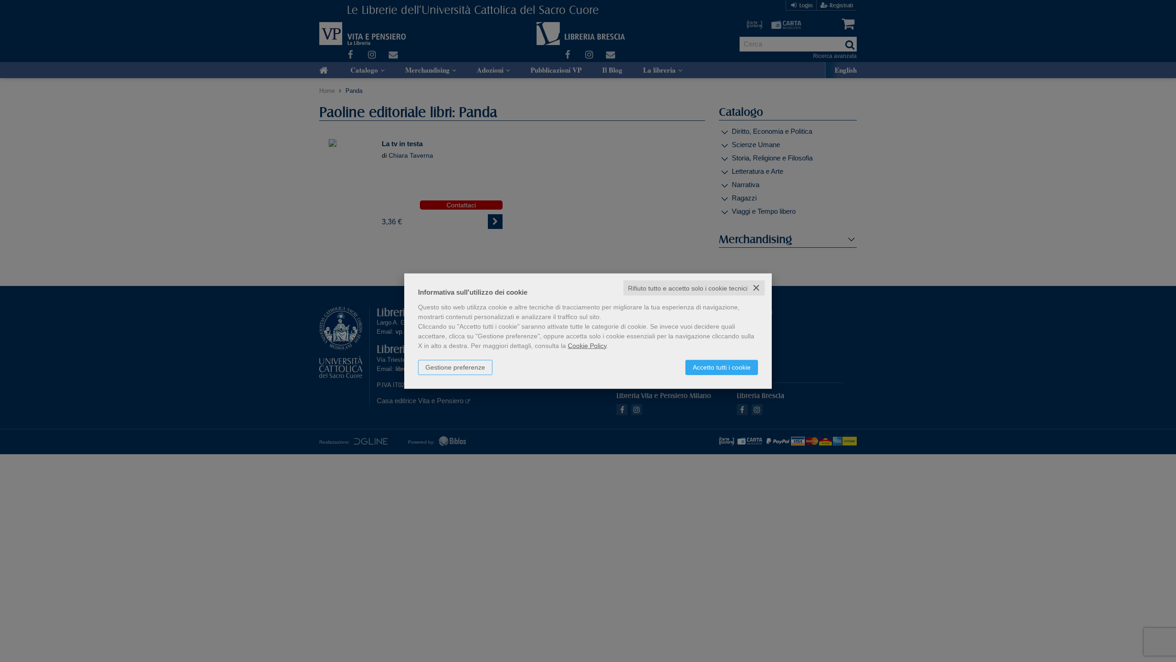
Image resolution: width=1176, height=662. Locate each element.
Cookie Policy (587, 345)
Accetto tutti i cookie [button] (722, 367)
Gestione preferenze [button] (455, 367)
